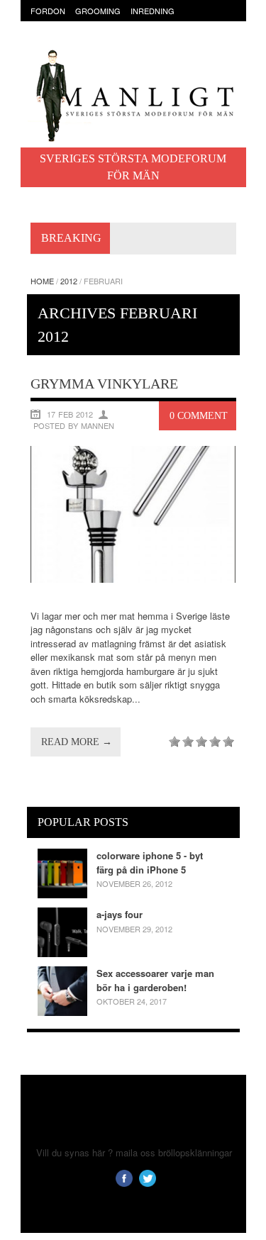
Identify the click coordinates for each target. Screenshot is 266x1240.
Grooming (98, 10)
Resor (44, 38)
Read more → (76, 742)
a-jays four (119, 914)
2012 (68, 280)
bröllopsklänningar (195, 1152)
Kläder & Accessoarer (80, 24)
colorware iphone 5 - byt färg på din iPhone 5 (149, 862)
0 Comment (199, 415)
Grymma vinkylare (104, 383)
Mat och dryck (171, 24)
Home (42, 280)
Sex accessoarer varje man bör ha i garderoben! (155, 980)
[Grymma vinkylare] (133, 579)
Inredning (152, 10)
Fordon (48, 10)
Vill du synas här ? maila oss (95, 1152)
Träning (86, 38)
